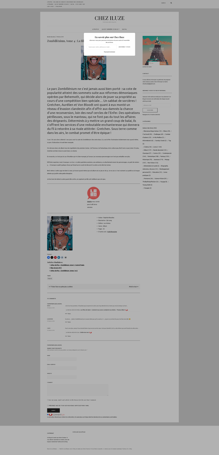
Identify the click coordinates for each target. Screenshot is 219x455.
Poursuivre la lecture (109, 52)
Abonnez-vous (124, 47)
